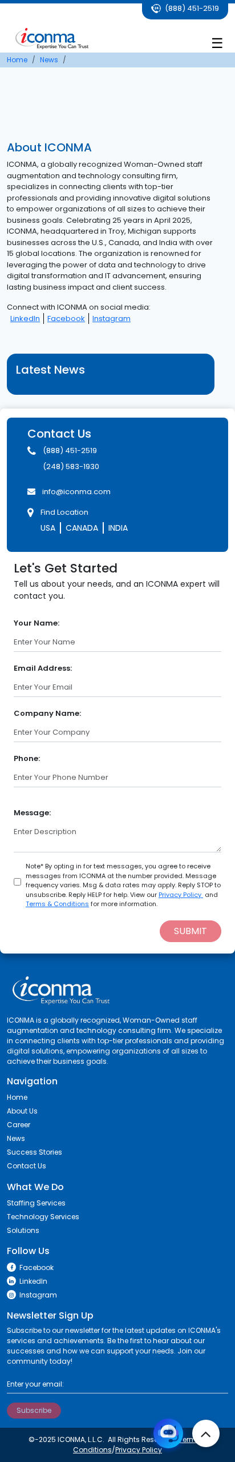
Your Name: (36, 623)
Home (17, 1097)
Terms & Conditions (57, 903)
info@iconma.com (76, 491)
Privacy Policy (181, 894)
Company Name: (47, 713)
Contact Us (26, 1166)
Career (18, 1124)
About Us (22, 1111)
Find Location (64, 512)
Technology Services (43, 1216)
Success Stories (34, 1152)
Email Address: (43, 668)
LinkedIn (25, 318)
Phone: (27, 758)
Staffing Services (36, 1203)
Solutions (23, 1230)
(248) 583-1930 (71, 466)
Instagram (111, 318)
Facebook (66, 318)
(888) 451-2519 (191, 8)
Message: (32, 812)
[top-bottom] (206, 1433)
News (16, 1138)
